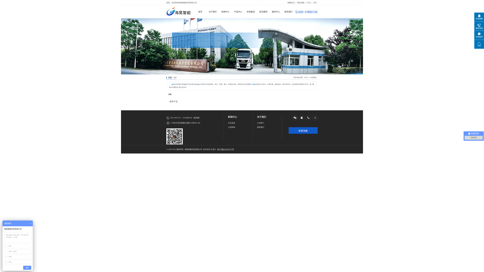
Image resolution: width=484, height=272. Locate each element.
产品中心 (238, 12)
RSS (309, 3)
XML (315, 3)
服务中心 (276, 12)
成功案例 (263, 12)
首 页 (306, 77)
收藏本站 (290, 3)
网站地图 (300, 3)
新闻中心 (225, 12)
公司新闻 (231, 127)
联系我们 (288, 12)
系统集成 (251, 12)
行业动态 (231, 123)
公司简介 (260, 123)
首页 (200, 12)
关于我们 (213, 12)
